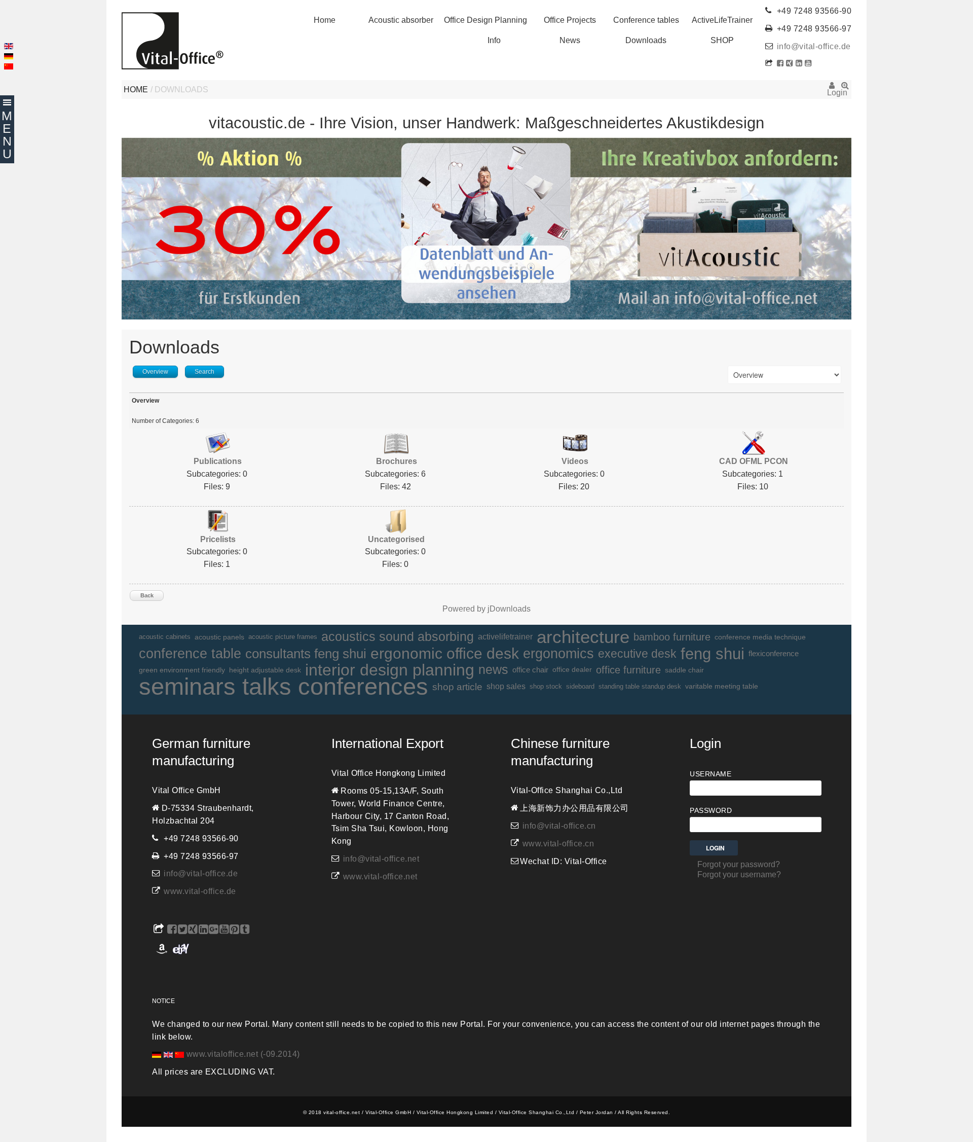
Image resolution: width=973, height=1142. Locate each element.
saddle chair (684, 670)
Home (324, 20)
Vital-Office (172, 41)
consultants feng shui (305, 654)
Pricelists (218, 539)
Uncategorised (396, 539)
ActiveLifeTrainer (722, 20)
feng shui (712, 654)
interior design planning (389, 670)
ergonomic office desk (444, 654)
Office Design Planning (485, 20)
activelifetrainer (505, 636)
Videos (575, 461)
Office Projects (570, 20)
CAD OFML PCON (753, 461)
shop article (457, 686)
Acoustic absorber (400, 20)
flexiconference (774, 653)
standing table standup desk (639, 686)
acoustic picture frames (282, 636)
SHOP (722, 40)
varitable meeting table (721, 686)
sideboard (580, 686)
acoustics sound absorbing (397, 637)
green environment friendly (182, 670)
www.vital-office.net (380, 876)
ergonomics (558, 653)
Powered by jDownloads (486, 608)
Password (711, 810)
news (493, 669)
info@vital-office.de (814, 46)
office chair (530, 670)
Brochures (396, 461)
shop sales (506, 686)
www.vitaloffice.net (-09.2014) (243, 1054)
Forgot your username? (739, 874)
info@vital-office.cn (559, 826)
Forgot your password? (738, 864)
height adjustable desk (265, 670)
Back (147, 595)
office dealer (572, 669)
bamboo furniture (671, 637)
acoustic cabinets (165, 636)
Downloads (645, 40)
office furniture (628, 669)
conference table (190, 653)
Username (710, 774)
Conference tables (646, 20)
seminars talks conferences (283, 687)
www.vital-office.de (200, 891)
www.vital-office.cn (558, 843)
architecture (583, 637)
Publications (218, 461)
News (569, 40)
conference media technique (760, 637)
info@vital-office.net (381, 858)
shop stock (546, 686)
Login (832, 88)
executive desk (637, 653)
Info (494, 40)
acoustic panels (219, 637)
